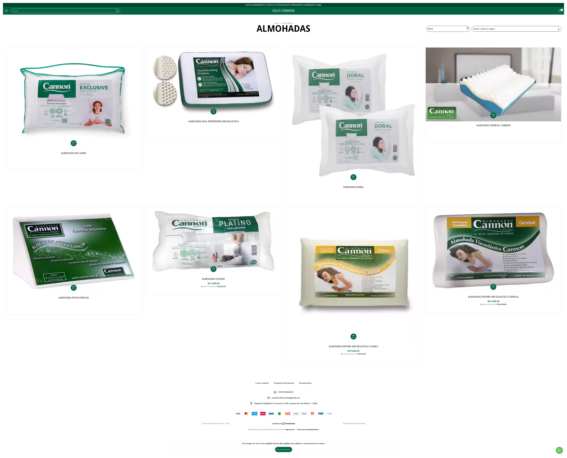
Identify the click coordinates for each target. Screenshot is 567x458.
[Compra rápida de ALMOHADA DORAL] (353, 177)
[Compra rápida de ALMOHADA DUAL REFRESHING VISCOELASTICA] (213, 111)
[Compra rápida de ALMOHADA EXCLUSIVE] (74, 143)
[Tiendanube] (283, 424)
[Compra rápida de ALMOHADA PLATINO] (213, 269)
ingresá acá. (290, 429)
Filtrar (430, 28)
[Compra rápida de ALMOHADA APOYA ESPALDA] (74, 288)
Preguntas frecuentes (284, 383)
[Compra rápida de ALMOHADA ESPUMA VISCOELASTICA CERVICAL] (493, 287)
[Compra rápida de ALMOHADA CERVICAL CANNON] (493, 115)
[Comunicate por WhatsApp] (559, 450)
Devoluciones (305, 383)
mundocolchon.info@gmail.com (286, 397)
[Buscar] (117, 11)
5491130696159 (286, 392)
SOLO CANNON (283, 11)
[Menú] (7, 11)
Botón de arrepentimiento (308, 429)
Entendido (284, 449)
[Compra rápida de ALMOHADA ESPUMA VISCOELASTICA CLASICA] (353, 336)
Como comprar (262, 383)
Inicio (276, 23)
